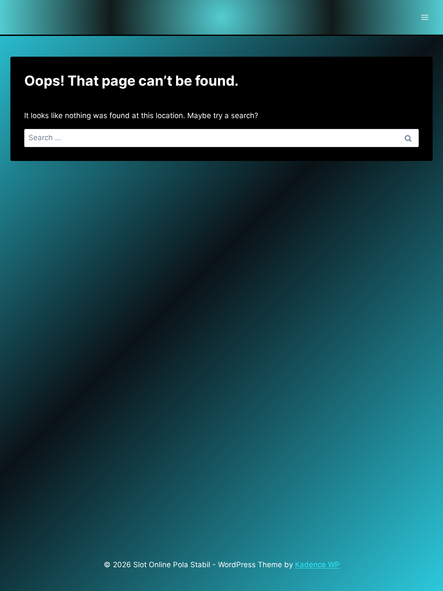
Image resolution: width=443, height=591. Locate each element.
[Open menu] (425, 17)
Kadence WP (317, 564)
